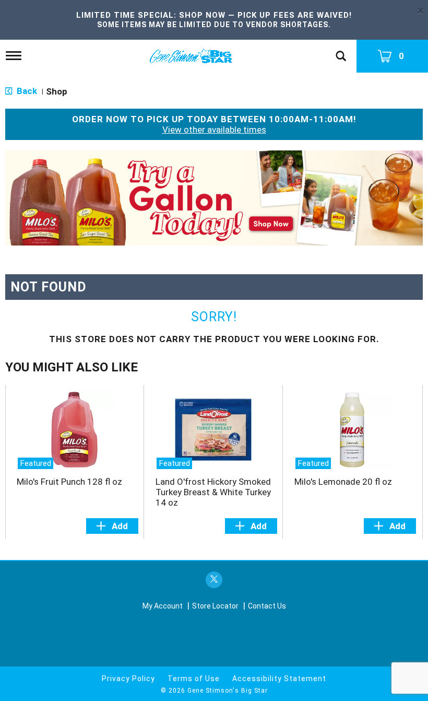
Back (26, 91)
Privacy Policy (128, 678)
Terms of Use (194, 678)
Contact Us (267, 606)
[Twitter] (214, 580)
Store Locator (215, 606)
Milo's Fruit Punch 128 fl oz (69, 481)
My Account (162, 606)
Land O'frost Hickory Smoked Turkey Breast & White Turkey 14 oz (213, 492)
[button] (214, 197)
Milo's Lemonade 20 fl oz (343, 481)
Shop (56, 91)
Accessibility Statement (279, 678)
